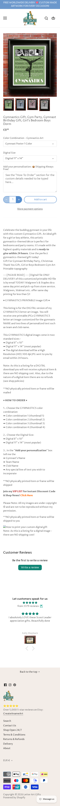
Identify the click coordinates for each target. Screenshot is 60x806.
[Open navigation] (5, 18)
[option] (8, 104)
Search (7, 721)
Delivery (8, 744)
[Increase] (19, 199)
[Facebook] (5, 685)
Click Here (26, 495)
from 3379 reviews (28, 606)
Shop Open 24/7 (12, 730)
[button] (27, 648)
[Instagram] (10, 685)
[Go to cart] (53, 18)
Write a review (30, 567)
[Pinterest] (14, 685)
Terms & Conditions (14, 734)
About (6, 748)
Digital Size (9, 153)
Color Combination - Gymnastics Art (23, 138)
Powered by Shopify (14, 797)
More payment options (30, 209)
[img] (30, 602)
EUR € (6, 760)
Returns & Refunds (13, 739)
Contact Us (9, 725)
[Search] (46, 18)
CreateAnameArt (13, 713)
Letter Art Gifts (32, 794)
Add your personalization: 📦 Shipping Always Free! (28, 168)
